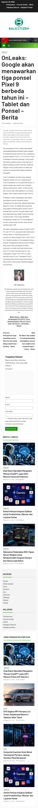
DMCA (31, 5)
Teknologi (4, 52)
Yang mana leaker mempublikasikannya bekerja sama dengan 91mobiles (18, 151)
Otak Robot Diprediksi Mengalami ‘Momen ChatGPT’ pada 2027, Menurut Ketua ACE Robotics (17, 473)
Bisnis (5, 708)
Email (7, 404)
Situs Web (8, 411)
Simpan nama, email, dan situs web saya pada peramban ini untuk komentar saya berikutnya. (18, 421)
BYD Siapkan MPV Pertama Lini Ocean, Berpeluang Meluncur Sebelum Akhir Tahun (17, 714)
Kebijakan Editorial (13, 7)
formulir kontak (22, 5)
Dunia (5, 587)
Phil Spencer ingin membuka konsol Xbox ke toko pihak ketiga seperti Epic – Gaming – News (10, 339)
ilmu (4, 592)
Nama (7, 397)
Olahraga (6, 597)
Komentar (9, 369)
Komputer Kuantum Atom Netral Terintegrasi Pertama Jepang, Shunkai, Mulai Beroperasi (18, 755)
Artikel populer (8, 584)
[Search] (34, 45)
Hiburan (5, 600)
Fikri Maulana (7, 123)
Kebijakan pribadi (27, 7)
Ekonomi (6, 589)
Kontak (5, 603)
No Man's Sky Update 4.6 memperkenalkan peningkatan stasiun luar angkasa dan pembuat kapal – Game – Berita (27, 341)
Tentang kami (10, 5)
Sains (5, 749)
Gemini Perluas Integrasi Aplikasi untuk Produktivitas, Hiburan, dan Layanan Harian (18, 514)
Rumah (5, 581)
